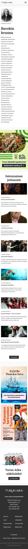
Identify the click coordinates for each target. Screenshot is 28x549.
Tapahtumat (7, 527)
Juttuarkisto (14, 357)
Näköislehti (18, 527)
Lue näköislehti (14, 478)
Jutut (5, 520)
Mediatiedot (18, 516)
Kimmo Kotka (7, 523)
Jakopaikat (18, 520)
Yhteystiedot (19, 523)
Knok (19, 545)
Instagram (14, 534)
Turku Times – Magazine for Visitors (14, 538)
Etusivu (5, 516)
